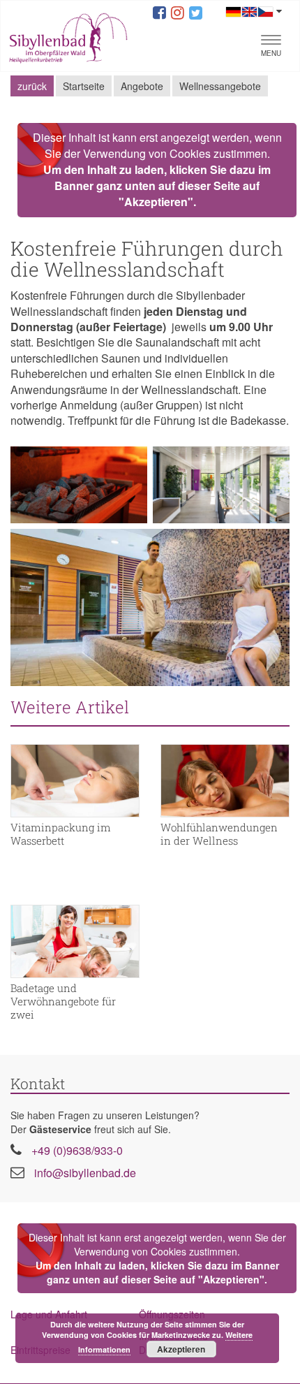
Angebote (142, 86)
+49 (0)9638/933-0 (77, 1150)
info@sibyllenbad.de (85, 1173)
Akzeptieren (181, 1349)
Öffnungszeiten (172, 1314)
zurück (32, 86)
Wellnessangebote (220, 86)
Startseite (84, 86)
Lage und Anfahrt (48, 1314)
